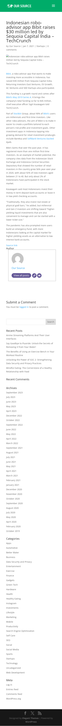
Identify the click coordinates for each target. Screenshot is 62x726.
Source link (11, 245)
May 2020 (11, 517)
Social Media (12, 649)
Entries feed (12, 689)
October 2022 (13, 420)
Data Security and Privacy (19, 561)
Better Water (12, 552)
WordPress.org (13, 698)
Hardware (11, 589)
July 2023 (10, 397)
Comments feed (14, 694)
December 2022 (14, 415)
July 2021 (10, 457)
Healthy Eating (13, 598)
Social (9, 644)
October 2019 (13, 531)
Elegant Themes (30, 718)
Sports (9, 654)
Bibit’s (46, 113)
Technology (12, 663)
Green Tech (12, 584)
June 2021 (11, 461)
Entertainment (13, 566)
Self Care (10, 635)
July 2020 (10, 512)
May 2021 (11, 466)
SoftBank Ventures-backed (40, 138)
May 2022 (11, 434)
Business (10, 557)
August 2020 (12, 508)
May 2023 (11, 406)
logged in (24, 307)
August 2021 (12, 452)
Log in (9, 684)
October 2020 (13, 498)
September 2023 (14, 392)
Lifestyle (10, 612)
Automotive (12, 547)
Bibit (8, 73)
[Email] (39, 275)
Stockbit (17, 113)
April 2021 (11, 471)
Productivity (12, 626)
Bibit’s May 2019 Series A (18, 97)
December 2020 (14, 489)
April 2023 (11, 411)
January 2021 (12, 484)
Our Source (15, 46)
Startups (40, 46)
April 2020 (11, 521)
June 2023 (11, 401)
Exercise (10, 570)
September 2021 (14, 447)
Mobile (9, 621)
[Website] (34, 275)
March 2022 (12, 443)
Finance (10, 575)
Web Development (15, 672)
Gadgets (10, 580)
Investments (12, 607)
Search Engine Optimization (20, 630)
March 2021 (12, 475)
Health (9, 594)
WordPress (31, 721)
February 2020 (13, 526)
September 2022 (14, 424)
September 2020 (14, 503)
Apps (8, 543)
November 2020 (14, 494)
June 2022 (11, 429)
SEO (8, 640)
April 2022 (11, 438)
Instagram (11, 603)
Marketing (11, 617)
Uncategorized (13, 667)
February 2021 (13, 480)
